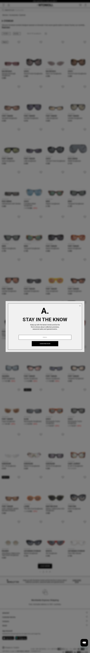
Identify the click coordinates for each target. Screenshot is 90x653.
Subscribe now (45, 343)
